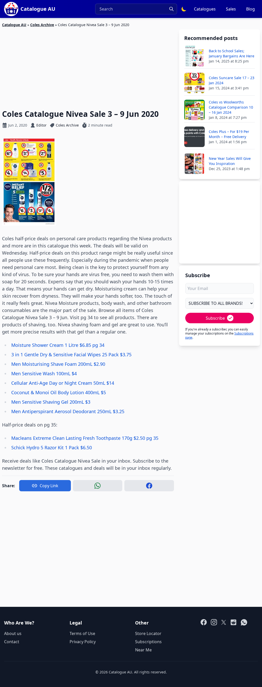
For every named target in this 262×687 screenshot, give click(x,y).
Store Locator (148, 633)
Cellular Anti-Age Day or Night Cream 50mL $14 (62, 383)
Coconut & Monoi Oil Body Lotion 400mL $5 (58, 392)
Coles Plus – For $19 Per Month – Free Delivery (229, 134)
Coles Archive (42, 24)
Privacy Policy (83, 641)
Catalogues (205, 9)
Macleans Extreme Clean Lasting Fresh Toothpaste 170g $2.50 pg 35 (84, 438)
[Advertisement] (88, 65)
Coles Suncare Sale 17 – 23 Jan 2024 (231, 80)
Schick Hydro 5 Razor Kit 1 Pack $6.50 (51, 447)
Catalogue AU (14, 24)
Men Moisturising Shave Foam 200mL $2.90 (58, 364)
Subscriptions (148, 641)
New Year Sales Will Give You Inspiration (230, 161)
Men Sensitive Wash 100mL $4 (44, 373)
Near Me (143, 650)
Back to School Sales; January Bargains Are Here (231, 53)
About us (12, 633)
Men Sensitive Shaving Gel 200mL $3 (50, 402)
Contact (11, 641)
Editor (41, 125)
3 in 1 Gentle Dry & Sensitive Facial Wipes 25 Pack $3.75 (71, 354)
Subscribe (215, 318)
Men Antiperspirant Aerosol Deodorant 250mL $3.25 (67, 411)
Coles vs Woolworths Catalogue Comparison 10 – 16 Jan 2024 (231, 107)
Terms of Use (82, 633)
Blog (250, 9)
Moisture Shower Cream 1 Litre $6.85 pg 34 (57, 345)
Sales (231, 9)
